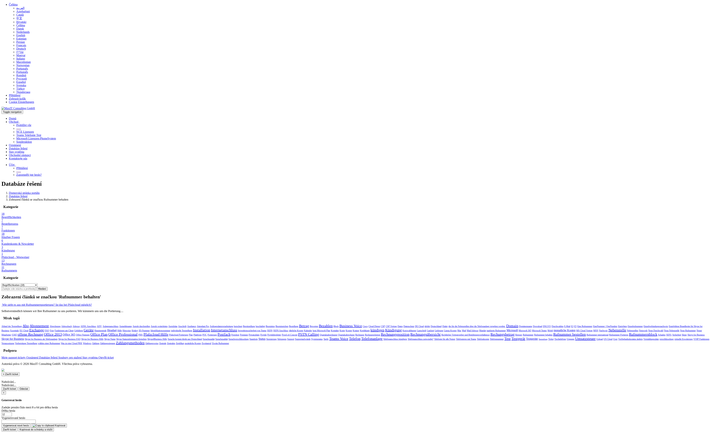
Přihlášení (14, 95)
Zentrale (162, 343)
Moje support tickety (13, 357)
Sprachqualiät (209, 339)
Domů (12, 118)
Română (21, 75)
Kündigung (393, 330)
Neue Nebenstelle (671, 330)
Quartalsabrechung (346, 335)
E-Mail (567, 326)
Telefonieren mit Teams (466, 339)
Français (21, 45)
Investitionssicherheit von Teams (252, 330)
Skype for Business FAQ (69, 339)
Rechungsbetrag (502, 334)
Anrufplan (172, 326)
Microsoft (512, 330)
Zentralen (171, 343)
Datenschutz (408, 326)
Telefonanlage (372, 339)
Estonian (21, 38)
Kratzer (356, 330)
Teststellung (543, 339)
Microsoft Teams (539, 330)
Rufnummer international (597, 335)
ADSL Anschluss (88, 326)
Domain (512, 326)
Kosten (349, 330)
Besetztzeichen (282, 326)
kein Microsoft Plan (321, 330)
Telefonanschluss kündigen (395, 339)
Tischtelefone (560, 339)
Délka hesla (8, 410)
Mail (464, 330)
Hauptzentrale (100, 330)
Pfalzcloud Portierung (178, 335)
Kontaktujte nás (18, 158)
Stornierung (271, 339)
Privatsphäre (254, 335)
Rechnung (359, 335)
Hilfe (119, 330)
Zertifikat (180, 343)
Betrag (304, 326)
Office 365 (69, 334)
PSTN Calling (308, 334)
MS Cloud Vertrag (584, 330)
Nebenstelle (617, 330)
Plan (191, 335)
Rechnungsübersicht (425, 334)
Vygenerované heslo (13, 417)
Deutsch (21, 48)
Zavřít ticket (9, 388)
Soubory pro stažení (70, 357)
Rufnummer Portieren (618, 335)
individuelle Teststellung (181, 330)
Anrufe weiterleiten (159, 326)
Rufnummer (528, 335)
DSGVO (547, 326)
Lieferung (439, 330)
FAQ (47, 330)
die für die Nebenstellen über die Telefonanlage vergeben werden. (476, 326)
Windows (87, 343)
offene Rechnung (30, 334)
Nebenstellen (632, 330)
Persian (20, 42)
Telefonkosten (483, 339)
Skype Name (110, 339)
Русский (21, 78)
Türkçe (20, 88)
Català (20, 14)
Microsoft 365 (525, 330)
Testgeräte (532, 338)
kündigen (377, 330)
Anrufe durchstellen (141, 326)
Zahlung (95, 343)
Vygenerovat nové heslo (16, 425)
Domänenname (525, 326)
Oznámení (15, 145)
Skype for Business (12, 338)
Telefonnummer (497, 339)
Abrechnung (55, 326)
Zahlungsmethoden (130, 343)
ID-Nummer (144, 330)
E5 (575, 326)
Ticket (551, 339)
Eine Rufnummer (584, 326)
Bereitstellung (249, 326)
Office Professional (123, 334)
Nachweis (603, 330)
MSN (595, 330)
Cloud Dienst (374, 326)
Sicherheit (676, 335)
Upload (599, 339)
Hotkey (135, 330)
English (20, 35)
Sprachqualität (221, 339)
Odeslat (24, 388)
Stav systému (16, 151)
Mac (459, 330)
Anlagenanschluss (110, 326)
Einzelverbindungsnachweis (656, 326)
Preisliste (235, 335)
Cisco (365, 326)
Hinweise (127, 330)
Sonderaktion (24, 141)
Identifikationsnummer (160, 330)
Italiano (20, 58)
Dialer (445, 326)
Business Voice (350, 326)
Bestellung (293, 326)
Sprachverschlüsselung (238, 339)
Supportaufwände (303, 339)
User (615, 339)
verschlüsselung (667, 339)
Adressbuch (66, 326)
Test (507, 339)
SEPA (669, 335)
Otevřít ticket (106, 357)
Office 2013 (53, 334)
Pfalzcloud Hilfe (155, 334)
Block (336, 326)
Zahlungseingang (107, 343)
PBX (140, 335)
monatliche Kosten (564, 330)
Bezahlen (326, 326)
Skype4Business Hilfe (157, 339)
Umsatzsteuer (585, 339)
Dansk (20, 28)
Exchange (36, 330)
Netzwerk (643, 330)
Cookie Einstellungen (21, 102)
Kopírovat (59, 425)
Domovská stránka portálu (24, 192)
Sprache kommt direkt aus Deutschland (185, 339)
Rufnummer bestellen (569, 334)
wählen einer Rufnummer (49, 343)
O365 (14, 335)
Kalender (308, 330)
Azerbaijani (23, 11)
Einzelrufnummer (635, 326)
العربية (20, 8)
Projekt (263, 335)
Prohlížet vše (23, 125)
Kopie (342, 330)
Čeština (13, 4)
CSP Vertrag (391, 326)
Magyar (20, 55)
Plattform (197, 335)
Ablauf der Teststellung (11, 326)
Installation (201, 330)
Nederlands (23, 32)
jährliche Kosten (296, 330)
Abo (26, 326)
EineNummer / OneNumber (605, 326)
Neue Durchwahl (655, 330)
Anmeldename (125, 326)
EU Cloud (24, 330)
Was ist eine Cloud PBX (71, 343)
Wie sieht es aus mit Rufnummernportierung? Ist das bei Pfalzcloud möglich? (46, 304)
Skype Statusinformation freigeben (131, 339)
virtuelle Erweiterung (683, 339)
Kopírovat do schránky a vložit (36, 429)
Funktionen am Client (64, 330)
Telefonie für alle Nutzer (444, 339)
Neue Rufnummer (688, 330)
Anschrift (182, 326)
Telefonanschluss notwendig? (420, 339)
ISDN (270, 330)
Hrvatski (21, 22)
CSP (383, 326)
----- (18, 128)
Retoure (518, 335)
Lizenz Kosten (450, 330)
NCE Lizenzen (25, 131)
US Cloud (608, 339)
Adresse (76, 326)
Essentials (14, 330)
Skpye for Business (696, 335)
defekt (427, 326)
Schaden (661, 335)
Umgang (570, 339)
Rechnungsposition (395, 334)
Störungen (281, 339)
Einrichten (622, 326)
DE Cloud (419, 326)
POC (204, 335)
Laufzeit (430, 330)
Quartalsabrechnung (328, 335)
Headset (112, 330)
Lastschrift (421, 330)
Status (262, 338)
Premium (244, 335)
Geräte (89, 330)
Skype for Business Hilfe (92, 339)
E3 (572, 326)
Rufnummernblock (643, 334)
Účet (12, 164)
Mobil (550, 330)
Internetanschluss (224, 330)
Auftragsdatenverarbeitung (221, 326)
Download (537, 326)
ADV (99, 326)
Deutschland (436, 326)
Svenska (21, 85)
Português (22, 68)
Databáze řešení (18, 148)
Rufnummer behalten (543, 335)
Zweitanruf (206, 343)
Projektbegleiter (274, 335)
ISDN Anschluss (280, 330)
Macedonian (23, 62)
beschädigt (260, 326)
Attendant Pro (203, 326)
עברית (20, 52)
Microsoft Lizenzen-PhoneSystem (36, 138)
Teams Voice (338, 339)
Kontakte (335, 330)
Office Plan (99, 334)
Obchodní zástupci (20, 155)
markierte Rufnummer (496, 330)
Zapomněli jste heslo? (29, 174)
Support (290, 339)
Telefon (354, 339)
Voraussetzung (7, 343)
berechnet (238, 326)
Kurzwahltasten (409, 330)
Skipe (684, 335)
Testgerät (518, 339)
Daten (400, 326)
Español (21, 82)
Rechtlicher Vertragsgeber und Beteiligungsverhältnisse (465, 335)
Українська (23, 92)
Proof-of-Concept (289, 335)
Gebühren (78, 330)
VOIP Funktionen (701, 339)
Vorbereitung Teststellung (26, 343)
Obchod (14, 121)
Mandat (482, 330)
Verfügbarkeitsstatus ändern (630, 339)
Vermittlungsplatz (651, 339)
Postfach (224, 334)
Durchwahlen (557, 326)
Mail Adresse (472, 330)
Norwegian (22, 65)
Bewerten (314, 326)
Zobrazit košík (17, 98)
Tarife (325, 339)
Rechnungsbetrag (372, 335)
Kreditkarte (365, 330)
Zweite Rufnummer (220, 343)
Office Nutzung (83, 335)
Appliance (191, 326)
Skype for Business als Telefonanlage (41, 339)
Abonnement (39, 326)
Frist (52, 330)
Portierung (212, 335)
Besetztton (270, 326)
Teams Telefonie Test (28, 135)
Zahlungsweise (151, 343)
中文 (19, 18)
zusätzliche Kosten (193, 343)
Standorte (253, 339)
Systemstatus (317, 339)
